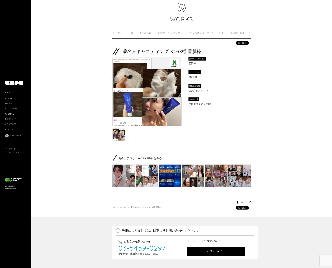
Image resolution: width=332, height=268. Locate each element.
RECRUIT (10, 119)
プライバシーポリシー (13, 152)
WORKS (9, 113)
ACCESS (10, 129)
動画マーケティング (169, 33)
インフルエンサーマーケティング (205, 33)
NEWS (9, 103)
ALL (120, 33)
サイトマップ (10, 149)
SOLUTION (11, 108)
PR (131, 33)
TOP (7, 93)
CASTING (145, 33)
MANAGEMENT (240, 33)
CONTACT (11, 124)
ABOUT (9, 98)
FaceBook (15, 135)
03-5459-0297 (142, 248)
